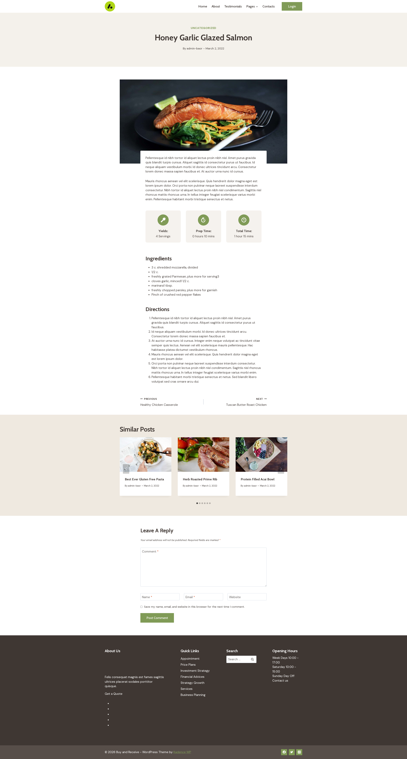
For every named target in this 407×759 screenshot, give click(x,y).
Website (235, 597)
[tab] (197, 503)
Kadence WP (182, 752)
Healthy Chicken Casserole (159, 402)
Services (187, 689)
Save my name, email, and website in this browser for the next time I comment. (194, 606)
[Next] (281, 469)
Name (147, 597)
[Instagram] (299, 752)
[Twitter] (292, 752)
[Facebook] (284, 752)
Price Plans (188, 665)
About (216, 6)
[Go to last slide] (126, 469)
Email (190, 597)
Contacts (268, 6)
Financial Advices (192, 677)
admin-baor (194, 48)
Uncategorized (203, 28)
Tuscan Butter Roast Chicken (246, 402)
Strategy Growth (192, 683)
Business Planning (193, 695)
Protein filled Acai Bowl (257, 479)
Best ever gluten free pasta (144, 479)
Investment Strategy (195, 671)
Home (202, 6)
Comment (150, 551)
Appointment (190, 659)
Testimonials (233, 6)
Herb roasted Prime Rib (200, 479)
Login (292, 6)
